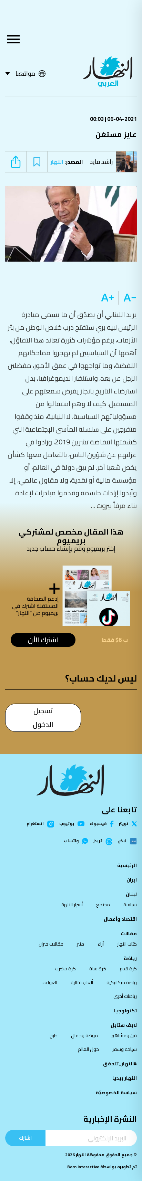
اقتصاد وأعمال (120, 919)
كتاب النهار (127, 943)
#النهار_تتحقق (120, 1063)
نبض (122, 841)
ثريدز (97, 841)
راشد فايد (101, 161)
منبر (80, 943)
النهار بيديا (124, 1078)
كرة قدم (128, 968)
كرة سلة (97, 968)
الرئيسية (127, 865)
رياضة (130, 958)
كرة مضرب (65, 968)
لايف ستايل (124, 1025)
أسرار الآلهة (72, 904)
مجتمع (103, 904)
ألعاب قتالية (82, 982)
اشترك (25, 1137)
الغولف (49, 982)
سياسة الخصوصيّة (116, 1092)
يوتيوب (66, 824)
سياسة (130, 904)
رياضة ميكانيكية (121, 982)
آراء (101, 943)
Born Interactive (83, 1167)
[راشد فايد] (128, 161)
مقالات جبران (51, 943)
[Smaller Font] (128, 298)
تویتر (123, 824)
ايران (131, 879)
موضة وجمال (84, 1035)
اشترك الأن (43, 639)
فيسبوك (98, 824)
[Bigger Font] (107, 298)
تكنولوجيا (125, 1010)
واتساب (71, 841)
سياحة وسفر (124, 1049)
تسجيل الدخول (43, 717)
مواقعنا (25, 73)
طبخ (54, 1035)
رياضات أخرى (125, 996)
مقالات (129, 933)
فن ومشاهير (124, 1035)
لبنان (131, 894)
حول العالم (88, 1049)
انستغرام (35, 824)
